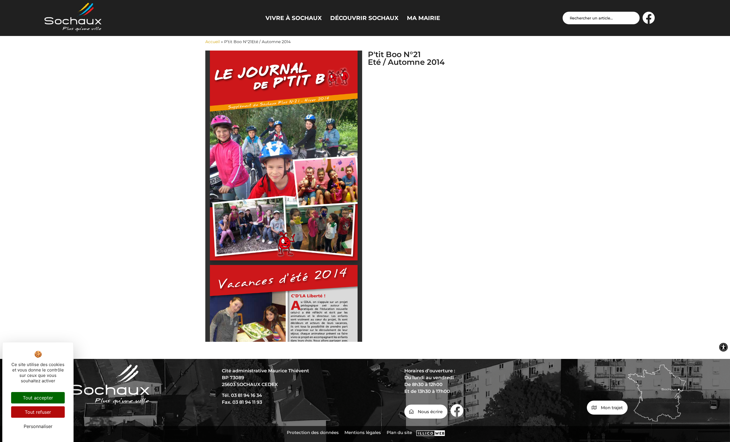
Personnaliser (38, 426)
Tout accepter (38, 398)
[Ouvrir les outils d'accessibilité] (723, 347)
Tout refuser (38, 412)
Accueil (212, 41)
